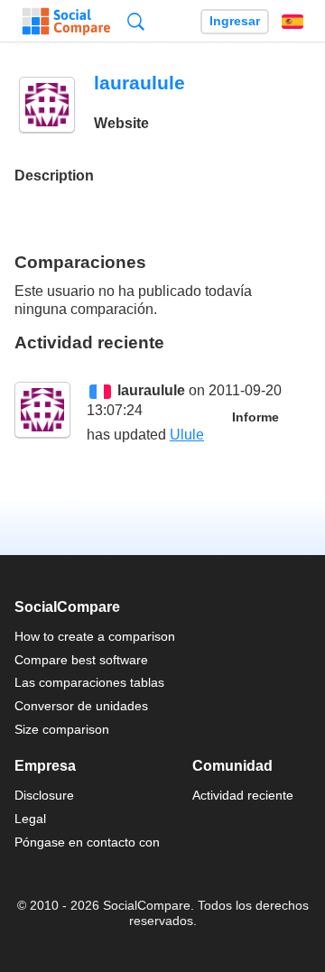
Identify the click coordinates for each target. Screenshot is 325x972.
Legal (30, 818)
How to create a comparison (94, 636)
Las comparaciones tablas (89, 682)
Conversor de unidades (81, 706)
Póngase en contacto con (87, 842)
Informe (255, 417)
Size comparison (61, 729)
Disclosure (44, 795)
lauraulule (151, 390)
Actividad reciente (242, 795)
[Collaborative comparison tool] (66, 21)
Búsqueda (135, 21)
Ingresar (234, 21)
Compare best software (81, 660)
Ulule (187, 434)
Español (292, 21)
